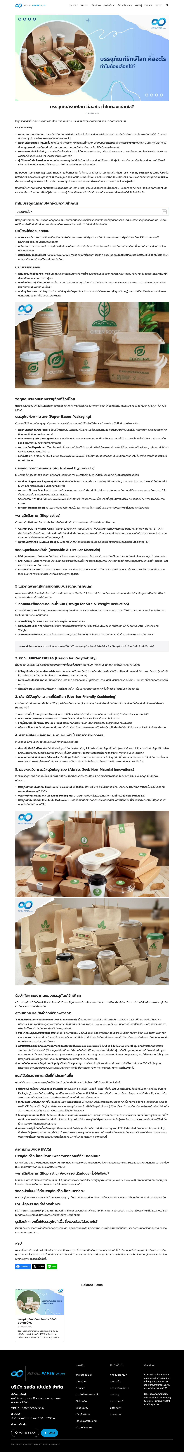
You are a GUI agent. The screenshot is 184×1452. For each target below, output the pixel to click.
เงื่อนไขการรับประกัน (86, 1421)
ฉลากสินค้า (115, 1408)
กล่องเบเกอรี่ (116, 1401)
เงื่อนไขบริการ (83, 1414)
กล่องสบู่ (114, 1395)
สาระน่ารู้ (138, 5)
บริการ (83, 5)
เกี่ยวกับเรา (96, 5)
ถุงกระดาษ (115, 1414)
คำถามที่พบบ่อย (125, 5)
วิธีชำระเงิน (81, 1401)
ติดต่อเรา (149, 5)
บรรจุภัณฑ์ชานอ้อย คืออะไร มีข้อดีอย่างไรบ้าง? (37, 1321)
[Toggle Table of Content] (163, 211)
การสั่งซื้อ (108, 5)
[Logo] (30, 5)
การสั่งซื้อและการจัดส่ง (87, 1395)
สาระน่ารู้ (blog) (84, 1375)
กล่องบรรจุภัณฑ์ (118, 1375)
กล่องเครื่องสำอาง (119, 1388)
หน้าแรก (73, 5)
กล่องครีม (115, 1381)
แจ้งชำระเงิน (82, 1408)
